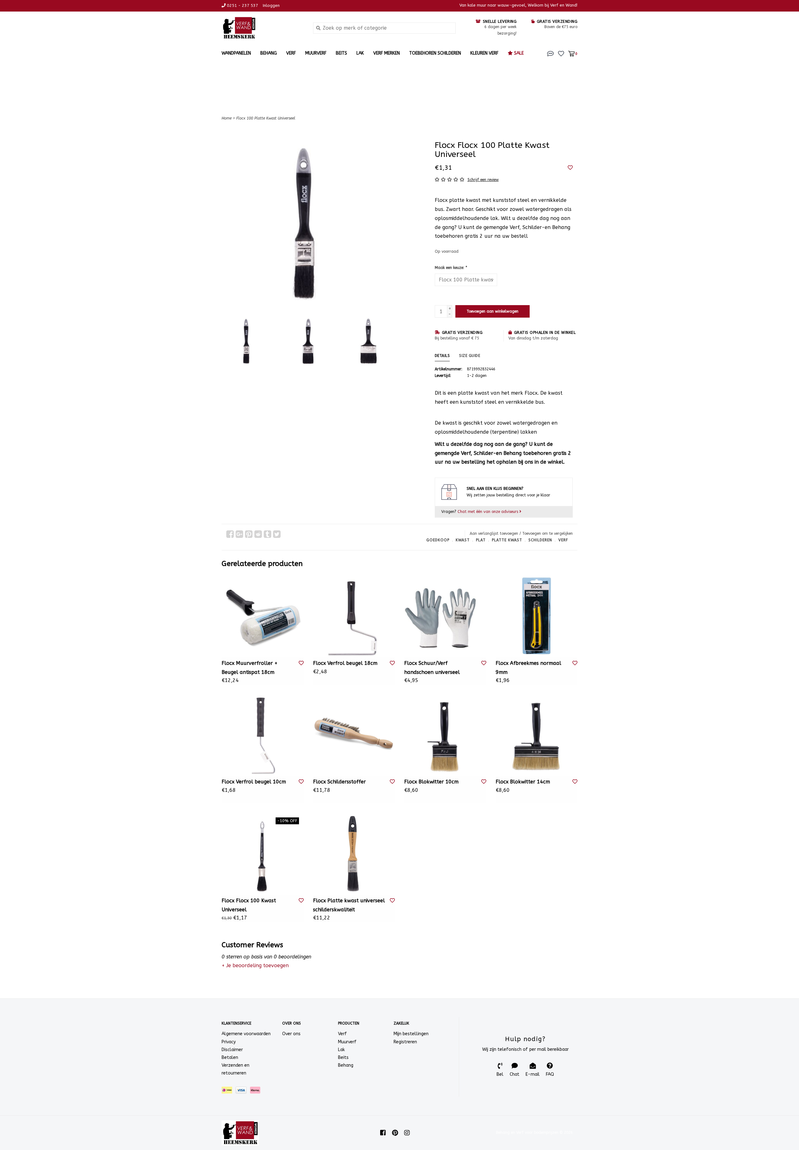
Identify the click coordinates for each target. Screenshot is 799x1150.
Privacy (229, 1042)
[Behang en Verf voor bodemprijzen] (263, 28)
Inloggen (271, 5)
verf (563, 540)
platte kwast (507, 540)
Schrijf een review (483, 180)
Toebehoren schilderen (435, 53)
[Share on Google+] (239, 534)
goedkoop (437, 540)
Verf (291, 53)
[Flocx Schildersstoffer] (354, 735)
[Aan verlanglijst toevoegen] (570, 168)
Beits (341, 53)
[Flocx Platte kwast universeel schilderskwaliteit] (354, 854)
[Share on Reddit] (258, 534)
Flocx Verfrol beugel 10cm (254, 782)
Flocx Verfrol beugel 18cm (345, 663)
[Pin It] (248, 534)
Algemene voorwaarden (246, 1033)
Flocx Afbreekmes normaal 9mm (528, 667)
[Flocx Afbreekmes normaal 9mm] (537, 616)
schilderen (540, 540)
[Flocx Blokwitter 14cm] (537, 735)
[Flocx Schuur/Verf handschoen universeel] (445, 616)
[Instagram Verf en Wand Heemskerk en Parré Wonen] (407, 1133)
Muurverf (315, 53)
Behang (268, 53)
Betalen (230, 1057)
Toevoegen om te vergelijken (547, 533)
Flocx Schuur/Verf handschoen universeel (432, 667)
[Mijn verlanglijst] (561, 53)
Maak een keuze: (451, 268)
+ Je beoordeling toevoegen (255, 965)
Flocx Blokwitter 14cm (523, 782)
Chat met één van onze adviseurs (488, 511)
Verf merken (386, 53)
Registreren (405, 1042)
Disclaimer (232, 1049)
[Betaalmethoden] (229, 1091)
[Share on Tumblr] (267, 534)
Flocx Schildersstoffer (339, 782)
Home (227, 118)
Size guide (469, 355)
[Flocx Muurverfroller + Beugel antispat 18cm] (263, 616)
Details (442, 355)
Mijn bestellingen (411, 1033)
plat (481, 540)
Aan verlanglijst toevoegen (494, 533)
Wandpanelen (236, 53)
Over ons (291, 1033)
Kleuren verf (484, 53)
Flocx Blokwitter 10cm (431, 782)
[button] (550, 53)
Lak (360, 53)
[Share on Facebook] (230, 534)
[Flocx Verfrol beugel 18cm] (354, 616)
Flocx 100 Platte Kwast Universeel (265, 118)
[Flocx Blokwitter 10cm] (445, 735)
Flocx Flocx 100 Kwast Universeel (249, 905)
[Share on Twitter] (277, 534)
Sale (518, 53)
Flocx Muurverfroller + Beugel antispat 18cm (249, 667)
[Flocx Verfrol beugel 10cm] (263, 735)
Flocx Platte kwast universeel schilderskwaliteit (349, 905)
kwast (463, 540)
